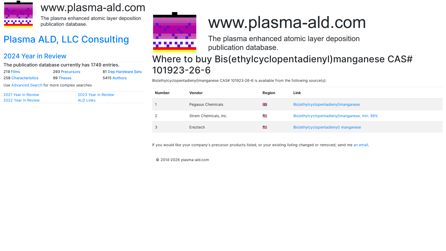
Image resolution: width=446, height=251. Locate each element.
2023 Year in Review (96, 94)
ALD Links (86, 100)
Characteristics (25, 78)
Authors (119, 78)
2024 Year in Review (34, 56)
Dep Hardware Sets (125, 71)
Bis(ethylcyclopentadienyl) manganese (327, 127)
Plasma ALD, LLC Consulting (66, 39)
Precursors (70, 71)
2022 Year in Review (21, 100)
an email (361, 144)
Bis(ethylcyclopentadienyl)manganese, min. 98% (335, 115)
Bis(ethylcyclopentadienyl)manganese (326, 104)
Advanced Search (26, 85)
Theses (65, 78)
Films (15, 71)
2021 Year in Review (21, 94)
